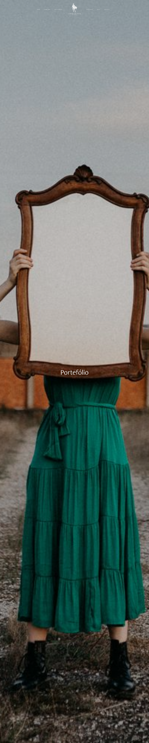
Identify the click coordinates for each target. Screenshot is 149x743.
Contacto (107, 9)
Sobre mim (47, 9)
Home (38, 9)
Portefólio (89, 9)
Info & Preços (58, 9)
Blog (98, 9)
